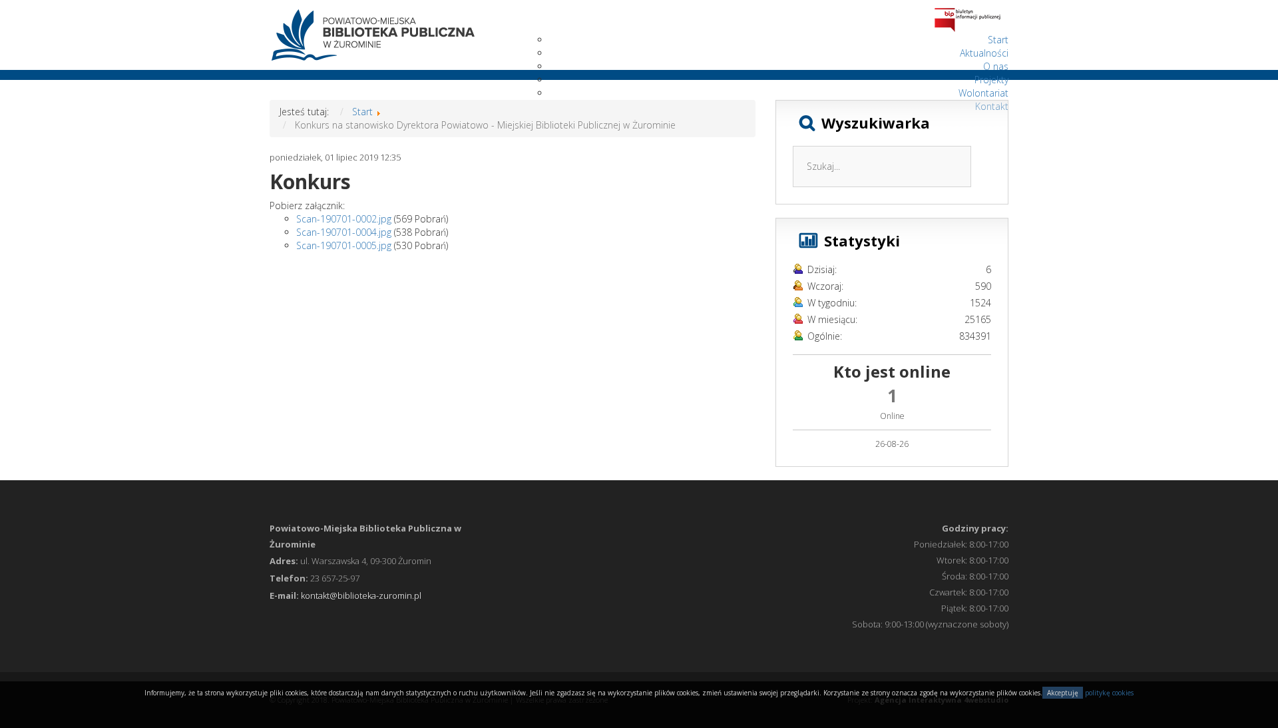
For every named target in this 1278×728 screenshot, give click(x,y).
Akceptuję (1062, 692)
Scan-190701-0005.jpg (343, 245)
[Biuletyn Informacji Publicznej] (967, 19)
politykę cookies (1109, 692)
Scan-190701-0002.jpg (343, 218)
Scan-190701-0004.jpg (343, 232)
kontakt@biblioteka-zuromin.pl (361, 595)
